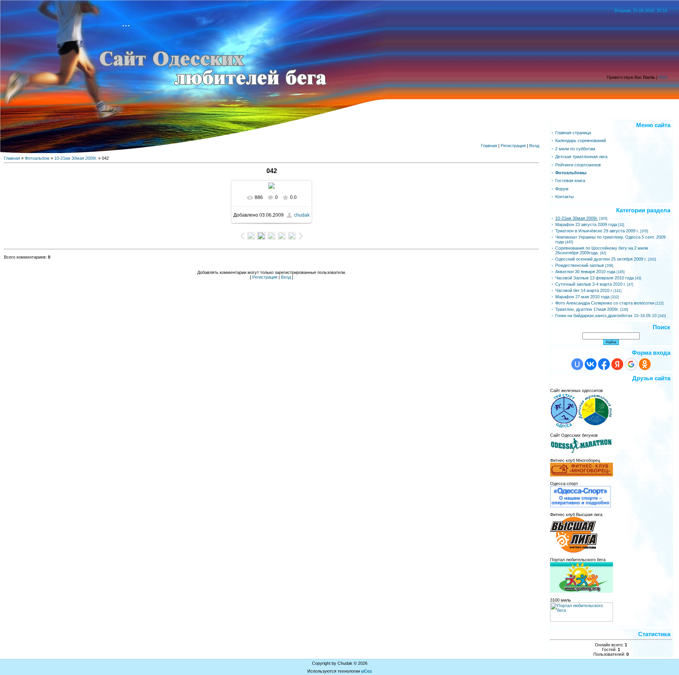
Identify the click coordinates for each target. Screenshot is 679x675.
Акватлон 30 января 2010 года (585, 271)
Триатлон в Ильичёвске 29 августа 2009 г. (597, 230)
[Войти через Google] (631, 364)
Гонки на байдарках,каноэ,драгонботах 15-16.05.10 (606, 315)
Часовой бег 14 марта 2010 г (583, 290)
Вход (534, 145)
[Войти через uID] (577, 364)
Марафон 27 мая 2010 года (582, 296)
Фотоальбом (37, 158)
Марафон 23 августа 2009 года (586, 224)
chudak (302, 215)
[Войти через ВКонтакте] (590, 364)
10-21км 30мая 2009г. (75, 158)
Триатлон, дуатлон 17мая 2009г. (587, 309)
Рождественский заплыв (579, 265)
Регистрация (513, 145)
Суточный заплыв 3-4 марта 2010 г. (590, 284)
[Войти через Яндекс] (617, 364)
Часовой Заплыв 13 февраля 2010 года (594, 277)
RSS (663, 77)
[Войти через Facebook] (604, 364)
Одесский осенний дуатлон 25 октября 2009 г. (601, 259)
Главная (489, 145)
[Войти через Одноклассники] (645, 364)
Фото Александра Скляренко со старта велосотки (604, 303)
